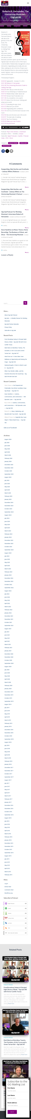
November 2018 (9, 732)
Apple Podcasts (12, 136)
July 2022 (7, 594)
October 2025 (8, 471)
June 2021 (7, 635)
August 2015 (8, 856)
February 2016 (8, 837)
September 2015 (9, 852)
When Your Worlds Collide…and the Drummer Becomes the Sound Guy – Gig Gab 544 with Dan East (16, 373)
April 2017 (7, 792)
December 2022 (9, 578)
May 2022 (7, 600)
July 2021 (7, 632)
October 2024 (8, 509)
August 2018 (8, 742)
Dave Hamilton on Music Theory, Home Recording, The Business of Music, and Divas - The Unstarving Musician (14, 232)
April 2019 (7, 717)
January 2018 (8, 764)
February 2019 (8, 723)
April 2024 (7, 527)
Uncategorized (6, 145)
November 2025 (9, 468)
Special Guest (23, 143)
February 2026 (8, 458)
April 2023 (7, 565)
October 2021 (8, 622)
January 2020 (8, 688)
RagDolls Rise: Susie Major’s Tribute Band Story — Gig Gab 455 (15, 419)
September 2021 (9, 625)
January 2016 (8, 840)
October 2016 (8, 811)
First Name (11, 1088)
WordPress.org (9, 893)
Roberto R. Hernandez (13, 83)
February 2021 (8, 647)
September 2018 (9, 739)
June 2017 (7, 786)
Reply (27, 187)
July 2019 (7, 707)
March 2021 (8, 644)
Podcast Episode (13, 143)
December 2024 (9, 502)
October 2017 (8, 774)
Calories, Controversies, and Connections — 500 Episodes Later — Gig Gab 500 (15, 396)
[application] (15, 127)
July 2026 (7, 442)
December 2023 (9, 540)
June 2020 (7, 673)
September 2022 (9, 587)
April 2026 (7, 452)
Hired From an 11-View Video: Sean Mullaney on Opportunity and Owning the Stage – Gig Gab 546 (16, 359)
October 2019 (8, 698)
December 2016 (9, 805)
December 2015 (9, 843)
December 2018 (9, 729)
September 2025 (9, 474)
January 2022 (8, 613)
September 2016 (9, 815)
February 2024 (8, 534)
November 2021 (9, 619)
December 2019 (9, 692)
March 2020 (8, 682)
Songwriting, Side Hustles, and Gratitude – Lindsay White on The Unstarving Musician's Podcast (12, 191)
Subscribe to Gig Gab (10, 330)
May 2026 (7, 449)
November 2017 (9, 770)
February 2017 (8, 799)
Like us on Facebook (10, 428)
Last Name (11, 1095)
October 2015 (8, 849)
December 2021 (9, 616)
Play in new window (12, 132)
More (11, 138)
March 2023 (8, 569)
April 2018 (7, 755)
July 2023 (7, 556)
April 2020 (7, 679)
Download (23, 132)
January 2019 (8, 726)
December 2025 (9, 464)
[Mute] (23, 127)
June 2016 (7, 824)
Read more (11, 1003)
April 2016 (7, 830)
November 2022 (9, 581)
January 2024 (8, 537)
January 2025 (8, 499)
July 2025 (7, 480)
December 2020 (9, 654)
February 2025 (8, 496)
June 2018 (7, 748)
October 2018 (8, 736)
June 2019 (7, 710)
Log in (6, 883)
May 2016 (7, 827)
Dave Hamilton (9, 394)
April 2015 (7, 868)
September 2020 (9, 663)
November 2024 (9, 505)
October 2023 (8, 546)
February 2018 (8, 761)
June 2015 (7, 862)
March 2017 (8, 796)
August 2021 (8, 628)
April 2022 (7, 603)
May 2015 (7, 865)
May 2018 (7, 751)
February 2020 (8, 685)
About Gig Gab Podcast (11, 315)
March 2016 (8, 833)
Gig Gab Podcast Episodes (12, 324)
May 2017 (7, 789)
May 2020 (7, 676)
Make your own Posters (14, 121)
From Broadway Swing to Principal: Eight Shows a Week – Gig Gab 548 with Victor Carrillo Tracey (16, 341)
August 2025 (8, 477)
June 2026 (7, 445)
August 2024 (8, 515)
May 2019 (7, 714)
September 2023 (9, 550)
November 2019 (9, 695)
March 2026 (8, 455)
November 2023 (9, 543)
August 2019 (8, 704)
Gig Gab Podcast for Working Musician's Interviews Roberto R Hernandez (12, 214)
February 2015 (8, 874)
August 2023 (8, 553)
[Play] (3, 127)
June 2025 (7, 483)
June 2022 (7, 597)
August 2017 (8, 780)
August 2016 (8, 818)
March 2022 (8, 606)
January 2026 (8, 461)
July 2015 (7, 859)
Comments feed (9, 890)
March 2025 (8, 493)
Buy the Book (10, 123)
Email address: (12, 1103)
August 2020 (8, 666)
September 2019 (9, 701)
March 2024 (8, 531)
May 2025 (7, 486)
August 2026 (8, 439)
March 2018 (8, 758)
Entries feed (8, 886)
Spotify (20, 136)
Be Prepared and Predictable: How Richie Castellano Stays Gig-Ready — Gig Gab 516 (15, 388)
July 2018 (7, 745)
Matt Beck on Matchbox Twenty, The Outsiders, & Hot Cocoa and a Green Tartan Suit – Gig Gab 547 (15, 350)
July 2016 (7, 821)
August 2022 (8, 591)
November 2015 (9, 846)
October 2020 (8, 660)
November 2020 (9, 657)
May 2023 (7, 562)
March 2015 (8, 871)
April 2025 (7, 490)
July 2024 (7, 518)
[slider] (26, 127)
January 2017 (8, 802)
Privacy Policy (8, 327)
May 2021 (7, 638)
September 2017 (9, 777)
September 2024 (9, 512)
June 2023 (7, 559)
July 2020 (7, 669)
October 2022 (8, 584)
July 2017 (7, 783)
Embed (21, 134)
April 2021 (7, 641)
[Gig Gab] (5, 3)
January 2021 (8, 651)
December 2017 (9, 767)
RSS (7, 138)
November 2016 (9, 808)
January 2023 (8, 575)
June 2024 (7, 521)
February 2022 (8, 609)
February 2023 (8, 572)
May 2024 (7, 524)
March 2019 (8, 720)
